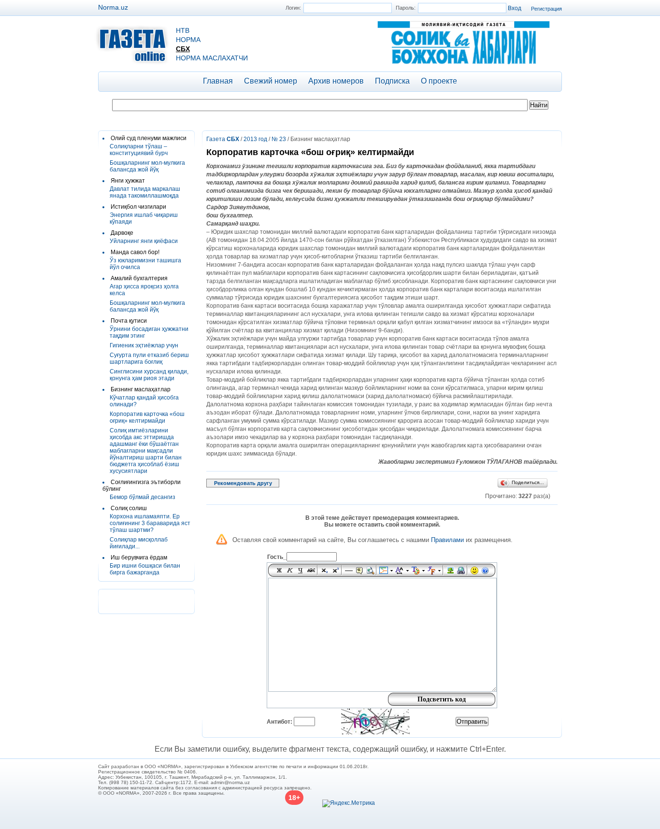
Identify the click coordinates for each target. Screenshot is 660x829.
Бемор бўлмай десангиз (142, 497)
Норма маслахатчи (212, 58)
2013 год (255, 139)
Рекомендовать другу (243, 483)
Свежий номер (270, 81)
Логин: (293, 8)
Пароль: (406, 8)
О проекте (439, 81)
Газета (222, 139)
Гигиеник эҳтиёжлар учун (144, 345)
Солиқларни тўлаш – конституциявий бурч (139, 150)
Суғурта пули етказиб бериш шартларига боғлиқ (149, 358)
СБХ (183, 49)
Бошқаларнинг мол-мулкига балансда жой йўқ (147, 166)
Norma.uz (113, 7)
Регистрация (546, 9)
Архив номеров (336, 81)
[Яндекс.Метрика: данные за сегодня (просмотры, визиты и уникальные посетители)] (348, 803)
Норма (188, 39)
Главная (218, 81)
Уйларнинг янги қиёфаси (144, 241)
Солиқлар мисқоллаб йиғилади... (139, 543)
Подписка (392, 81)
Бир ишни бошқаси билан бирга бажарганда (145, 569)
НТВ (182, 30)
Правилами (447, 539)
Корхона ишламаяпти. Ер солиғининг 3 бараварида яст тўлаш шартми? (150, 523)
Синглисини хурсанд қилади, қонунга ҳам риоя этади (149, 375)
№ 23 (279, 139)
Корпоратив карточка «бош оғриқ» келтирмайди (147, 417)
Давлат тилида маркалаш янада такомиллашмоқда (145, 192)
